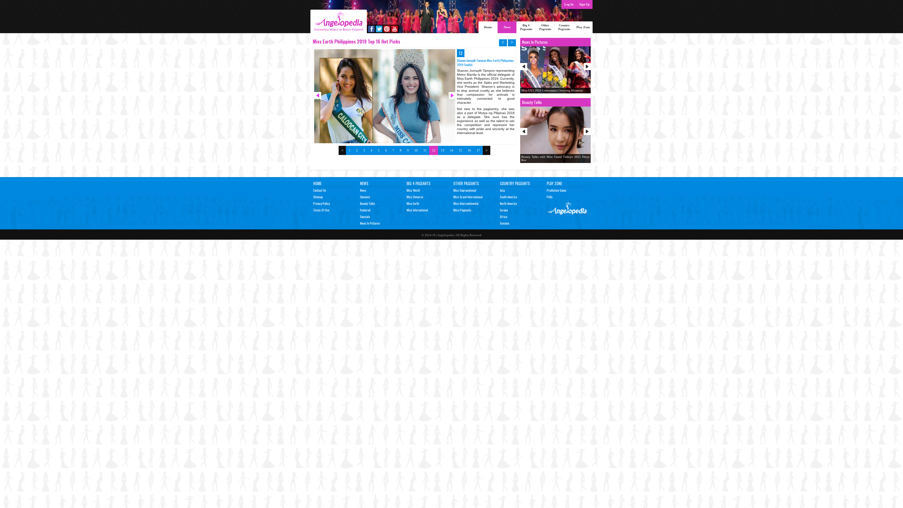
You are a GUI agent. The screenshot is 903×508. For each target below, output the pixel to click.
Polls (550, 196)
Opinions (365, 196)
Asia (502, 190)
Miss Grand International (468, 196)
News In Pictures (370, 223)
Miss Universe (415, 196)
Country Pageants (564, 27)
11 (424, 150)
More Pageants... (463, 210)
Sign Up (584, 4)
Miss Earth (413, 203)
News (507, 27)
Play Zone (583, 27)
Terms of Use (321, 210)
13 (442, 150)
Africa (503, 216)
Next (587, 66)
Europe (504, 210)
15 (460, 150)
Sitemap (318, 196)
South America (508, 196)
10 (416, 150)
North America (508, 203)
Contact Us (319, 190)
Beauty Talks (367, 203)
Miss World (413, 190)
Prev (523, 66)
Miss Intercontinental (466, 203)
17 (478, 150)
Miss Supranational (464, 190)
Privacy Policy (321, 203)
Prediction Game (556, 190)
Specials (365, 216)
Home (488, 27)
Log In (568, 4)
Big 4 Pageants (526, 27)
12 (433, 150)
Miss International (417, 210)
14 (451, 150)
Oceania (504, 223)
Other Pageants (545, 27)
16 (469, 150)
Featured (365, 210)
